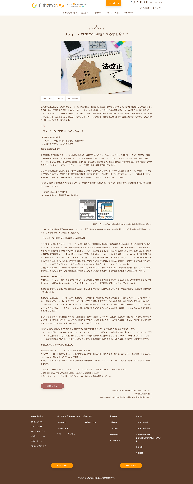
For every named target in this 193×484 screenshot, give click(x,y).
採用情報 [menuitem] (139, 453)
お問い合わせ (113, 3)
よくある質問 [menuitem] (115, 440)
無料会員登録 (131, 465)
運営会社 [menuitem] (139, 447)
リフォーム (60, 98)
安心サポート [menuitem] (36, 441)
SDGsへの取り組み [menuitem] (38, 446)
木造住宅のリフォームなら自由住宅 (58, 144)
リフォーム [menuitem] (114, 428)
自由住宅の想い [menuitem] (37, 422)
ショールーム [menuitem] (62, 428)
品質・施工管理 (72, 98)
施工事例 (84, 12)
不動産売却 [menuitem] (114, 434)
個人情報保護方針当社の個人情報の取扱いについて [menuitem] (148, 438)
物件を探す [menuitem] (87, 416)
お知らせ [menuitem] (139, 416)
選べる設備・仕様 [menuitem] (38, 431)
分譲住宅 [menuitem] (113, 422)
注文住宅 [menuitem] (113, 416)
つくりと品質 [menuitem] (36, 426)
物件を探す (128, 12)
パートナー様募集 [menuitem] (143, 428)
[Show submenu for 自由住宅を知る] (76, 12)
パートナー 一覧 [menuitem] (142, 422)
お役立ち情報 (47, 98)
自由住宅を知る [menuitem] (37, 416)
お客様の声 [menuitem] (61, 422)
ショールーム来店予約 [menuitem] (66, 434)
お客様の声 (97, 12)
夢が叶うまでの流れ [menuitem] (39, 436)
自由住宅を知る (69, 12)
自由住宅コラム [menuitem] (89, 422)
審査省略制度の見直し (53, 137)
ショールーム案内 (113, 12)
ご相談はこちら (52, 386)
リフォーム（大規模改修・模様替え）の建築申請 (64, 141)
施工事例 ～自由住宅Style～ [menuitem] (68, 416)
